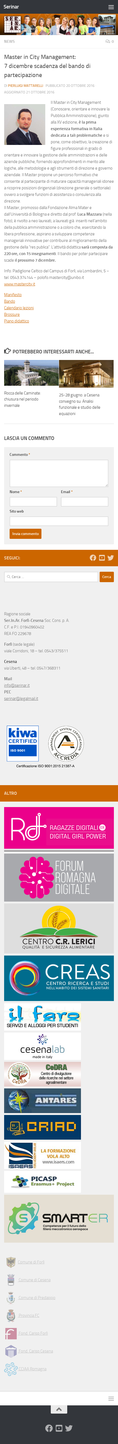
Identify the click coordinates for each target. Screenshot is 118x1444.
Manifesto (13, 294)
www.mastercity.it (19, 284)
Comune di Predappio (36, 1297)
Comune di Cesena (34, 1279)
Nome (16, 492)
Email (67, 492)
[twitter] (110, 557)
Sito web (17, 511)
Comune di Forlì (31, 1262)
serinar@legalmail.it (21, 698)
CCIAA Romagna (32, 1368)
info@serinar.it (17, 685)
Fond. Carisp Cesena (35, 1351)
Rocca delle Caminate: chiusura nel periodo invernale (22, 399)
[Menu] (111, 7)
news (9, 41)
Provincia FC (28, 1315)
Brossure (12, 314)
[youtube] (102, 557)
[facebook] (93, 557)
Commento (20, 454)
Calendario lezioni (19, 307)
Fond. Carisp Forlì (33, 1333)
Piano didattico (16, 321)
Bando (9, 301)
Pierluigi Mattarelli (25, 86)
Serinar (11, 7)
